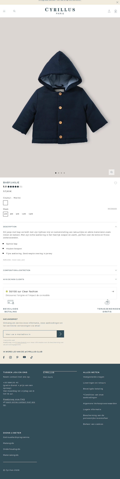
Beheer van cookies (93, 424)
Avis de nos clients (13, 279)
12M (24, 214)
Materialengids (11, 455)
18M (31, 214)
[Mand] (115, 11)
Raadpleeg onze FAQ (14, 399)
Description (10, 227)
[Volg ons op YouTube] (24, 357)
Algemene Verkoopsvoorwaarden (100, 403)
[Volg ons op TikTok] (31, 357)
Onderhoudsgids (11, 449)
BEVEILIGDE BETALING (10, 310)
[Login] (109, 11)
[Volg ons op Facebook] (4, 357)
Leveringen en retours (94, 383)
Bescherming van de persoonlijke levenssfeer (95, 416)
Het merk (48, 377)
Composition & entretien (16, 270)
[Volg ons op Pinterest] (17, 357)
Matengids (112, 209)
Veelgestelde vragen (93, 377)
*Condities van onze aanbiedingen (93, 396)
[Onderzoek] (14, 11)
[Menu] (4, 11)
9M (17, 214)
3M (5, 214)
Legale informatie (92, 409)
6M (11, 214)
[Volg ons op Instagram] (10, 357)
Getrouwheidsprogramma (16, 437)
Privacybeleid (21, 342)
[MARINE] (5, 202)
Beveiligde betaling (93, 389)
